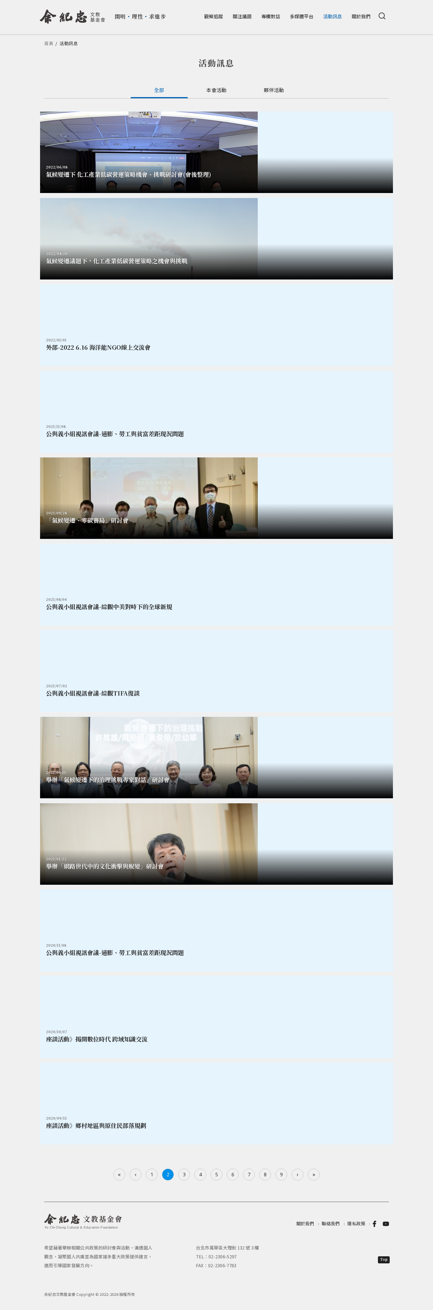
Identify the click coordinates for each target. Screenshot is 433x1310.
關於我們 (361, 16)
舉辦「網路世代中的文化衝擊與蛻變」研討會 (105, 866)
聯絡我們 (331, 1223)
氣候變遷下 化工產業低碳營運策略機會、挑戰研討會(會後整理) (128, 174)
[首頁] (72, 14)
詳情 (216, 325)
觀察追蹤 (213, 16)
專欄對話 (270, 16)
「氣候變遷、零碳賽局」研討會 (87, 520)
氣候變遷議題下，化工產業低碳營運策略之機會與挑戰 (116, 260)
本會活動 (216, 90)
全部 (159, 90)
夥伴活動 (274, 90)
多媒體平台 (301, 16)
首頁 (49, 43)
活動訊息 (332, 16)
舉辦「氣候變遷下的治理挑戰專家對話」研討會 (108, 779)
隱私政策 (356, 1223)
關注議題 (242, 16)
